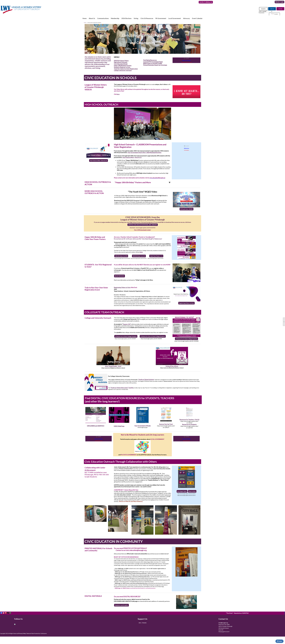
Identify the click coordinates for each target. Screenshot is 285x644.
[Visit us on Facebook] (1, 613)
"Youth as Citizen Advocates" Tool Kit (121, 388)
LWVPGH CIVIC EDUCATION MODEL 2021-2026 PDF (142, 224)
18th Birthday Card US (139, 256)
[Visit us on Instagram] (3, 613)
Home (85, 18)
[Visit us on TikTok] (8, 613)
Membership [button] (115, 18)
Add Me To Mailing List (205, 2)
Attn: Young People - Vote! (113, 366)
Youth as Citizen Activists (146, 379)
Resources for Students (189, 424)
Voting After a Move (172, 366)
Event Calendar (197, 18)
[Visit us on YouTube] (6, 613)
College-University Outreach (123, 70)
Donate (280, 8)
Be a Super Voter (182, 491)
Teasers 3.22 (126, 324)
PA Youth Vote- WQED (186, 209)
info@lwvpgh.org (223, 622)
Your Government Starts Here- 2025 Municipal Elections (144, 152)
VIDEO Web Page (119, 426)
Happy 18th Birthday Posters (122, 65)
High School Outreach (120, 62)
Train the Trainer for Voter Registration (126, 69)
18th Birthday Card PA (121, 256)
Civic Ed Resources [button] (146, 18)
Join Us (272, 8)
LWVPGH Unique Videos (121, 60)
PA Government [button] (160, 18)
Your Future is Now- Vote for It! (98, 160)
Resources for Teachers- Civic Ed (189, 419)
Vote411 (263, 8)
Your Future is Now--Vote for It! (132, 157)
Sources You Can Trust (166, 424)
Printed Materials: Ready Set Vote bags (155, 65)
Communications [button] (103, 18)
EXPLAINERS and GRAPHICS (95, 426)
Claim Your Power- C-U (156, 256)
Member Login (279, 2)
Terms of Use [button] (30, 633)
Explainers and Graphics (121, 605)
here (118, 94)
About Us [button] (92, 18)
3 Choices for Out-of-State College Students (152, 336)
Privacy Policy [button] (22, 633)
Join (140, 622)
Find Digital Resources (150, 60)
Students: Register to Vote (122, 67)
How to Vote (192, 491)
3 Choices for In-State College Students (126, 336)
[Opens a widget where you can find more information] (279, 641)
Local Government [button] (174, 18)
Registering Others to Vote (122, 287)
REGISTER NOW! (119, 276)
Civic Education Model (120, 64)
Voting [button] (136, 18)
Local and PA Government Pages (153, 62)
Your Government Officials (142, 426)
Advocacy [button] (186, 18)
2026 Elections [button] (126, 18)
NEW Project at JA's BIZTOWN (152, 63)
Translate (276, 14)
